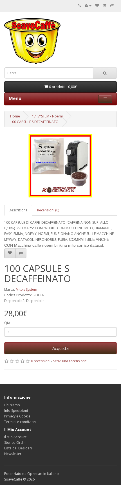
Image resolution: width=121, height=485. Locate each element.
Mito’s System (26, 289)
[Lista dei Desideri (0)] (97, 5)
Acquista (60, 348)
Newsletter (12, 453)
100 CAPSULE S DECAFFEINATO (34, 121)
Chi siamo (12, 405)
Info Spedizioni (16, 410)
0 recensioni (40, 361)
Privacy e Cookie (17, 416)
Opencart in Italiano (43, 473)
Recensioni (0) (48, 210)
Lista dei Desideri (18, 448)
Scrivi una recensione (70, 361)
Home (15, 116)
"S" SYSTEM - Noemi (47, 116)
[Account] (88, 5)
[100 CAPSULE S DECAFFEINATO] (60, 166)
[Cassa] (112, 5)
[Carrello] (104, 5)
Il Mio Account (15, 437)
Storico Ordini (15, 442)
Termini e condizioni (20, 421)
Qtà (7, 322)
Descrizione (18, 210)
